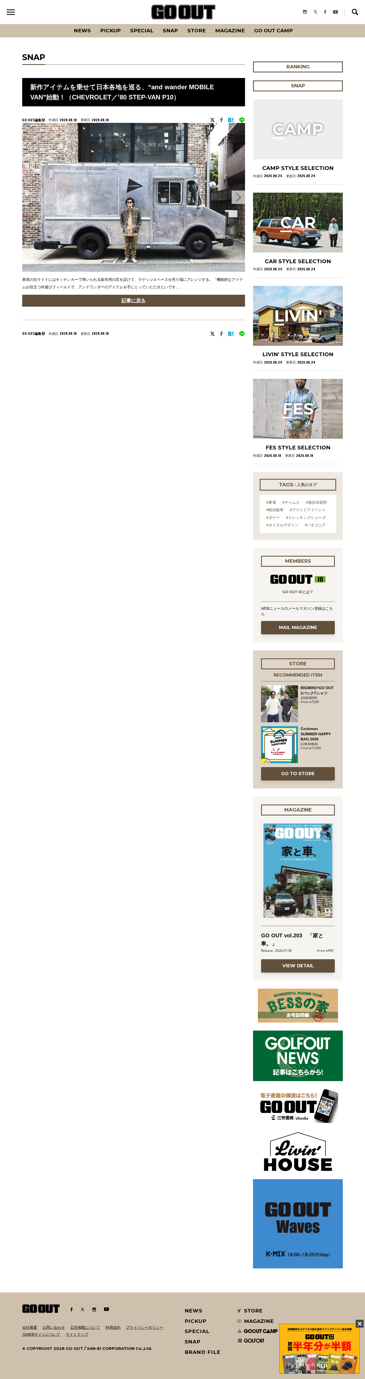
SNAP (170, 31)
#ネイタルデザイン (282, 525)
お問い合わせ (53, 1327)
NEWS (194, 1311)
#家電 (271, 502)
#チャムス (291, 502)
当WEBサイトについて (41, 1334)
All (62, 24)
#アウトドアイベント (308, 510)
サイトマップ (77, 1334)
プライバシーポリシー (144, 1327)
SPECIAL (141, 31)
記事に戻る (134, 300)
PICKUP (110, 31)
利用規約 (113, 1327)
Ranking (298, 24)
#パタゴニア (315, 525)
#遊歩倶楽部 (316, 502)
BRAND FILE (202, 1352)
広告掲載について (85, 1327)
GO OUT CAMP (273, 31)
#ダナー (273, 517)
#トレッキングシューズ (306, 517)
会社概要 (29, 1327)
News (82, 31)
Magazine (230, 31)
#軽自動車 (275, 510)
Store (196, 31)
